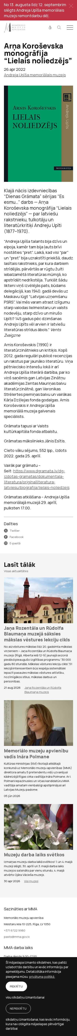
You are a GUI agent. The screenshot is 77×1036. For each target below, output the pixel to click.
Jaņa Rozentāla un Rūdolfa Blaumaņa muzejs (42, 690)
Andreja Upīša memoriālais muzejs (35, 75)
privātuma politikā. (42, 976)
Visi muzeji (31, 881)
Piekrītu (16, 986)
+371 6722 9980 (14, 930)
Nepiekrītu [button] (18, 1008)
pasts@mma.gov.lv (17, 937)
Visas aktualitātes (16, 571)
